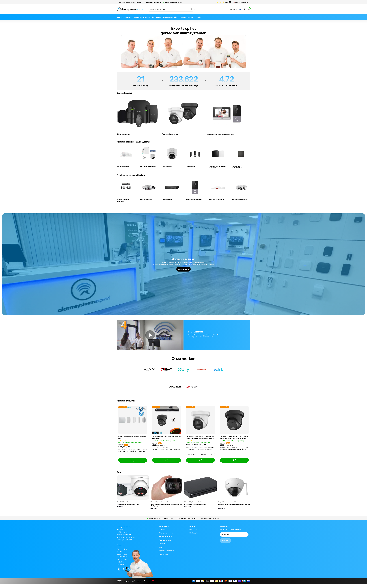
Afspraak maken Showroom (167, 533)
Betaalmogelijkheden (165, 536)
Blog (160, 547)
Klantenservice (163, 526)
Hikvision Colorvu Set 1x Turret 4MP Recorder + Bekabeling (166, 437)
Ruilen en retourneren (165, 540)
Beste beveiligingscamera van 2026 (128, 504)
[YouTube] (118, 569)
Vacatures (162, 543)
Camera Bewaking (141, 17)
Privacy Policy (163, 554)
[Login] (244, 9)
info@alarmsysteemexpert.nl (125, 537)
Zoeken (191, 9)
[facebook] (123, 569)
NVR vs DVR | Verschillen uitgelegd (195, 504)
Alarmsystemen (123, 17)
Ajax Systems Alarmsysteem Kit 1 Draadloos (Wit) (132, 437)
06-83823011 (128, 540)
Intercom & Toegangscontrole (164, 17)
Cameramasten (187, 17)
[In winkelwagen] (132, 460)
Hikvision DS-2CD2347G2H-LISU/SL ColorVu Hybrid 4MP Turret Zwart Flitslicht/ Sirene (234, 437)
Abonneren (225, 540)
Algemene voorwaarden (166, 550)
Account (192, 526)
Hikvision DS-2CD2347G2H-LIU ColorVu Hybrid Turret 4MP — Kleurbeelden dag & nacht (200, 437)
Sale (199, 17)
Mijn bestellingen (194, 533)
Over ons (162, 529)
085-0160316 (244, 2)
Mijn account (193, 529)
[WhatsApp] (129, 569)
